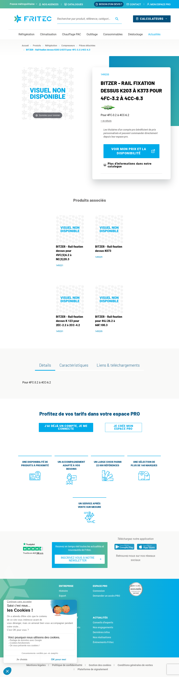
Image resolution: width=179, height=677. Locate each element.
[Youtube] (140, 567)
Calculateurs (151, 18)
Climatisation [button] (48, 34)
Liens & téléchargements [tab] (118, 365)
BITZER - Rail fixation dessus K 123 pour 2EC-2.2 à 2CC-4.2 (69, 321)
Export (62, 595)
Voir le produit (71, 270)
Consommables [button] (113, 34)
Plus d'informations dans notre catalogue (130, 165)
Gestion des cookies (100, 665)
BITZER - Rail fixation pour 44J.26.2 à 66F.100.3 (108, 321)
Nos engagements (103, 627)
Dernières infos (101, 632)
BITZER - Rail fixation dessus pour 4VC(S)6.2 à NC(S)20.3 (69, 253)
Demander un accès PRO (106, 595)
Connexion (99, 590)
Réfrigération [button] (26, 34)
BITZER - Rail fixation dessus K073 (108, 249)
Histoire (63, 590)
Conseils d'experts (103, 622)
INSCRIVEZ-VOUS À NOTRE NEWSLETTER (77, 559)
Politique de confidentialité (67, 665)
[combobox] (24, 4)
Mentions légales (36, 665)
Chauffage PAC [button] (71, 34)
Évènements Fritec (103, 642)
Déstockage (135, 34)
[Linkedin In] (131, 567)
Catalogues (75, 4)
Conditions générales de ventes (135, 665)
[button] (159, 4)
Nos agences (50, 4)
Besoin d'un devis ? (110, 4)
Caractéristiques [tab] (73, 365)
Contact (135, 4)
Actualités (154, 34)
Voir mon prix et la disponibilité (128, 151)
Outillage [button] (92, 34)
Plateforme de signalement (93, 669)
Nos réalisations (102, 637)
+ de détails (106, 121)
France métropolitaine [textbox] (22, 4)
